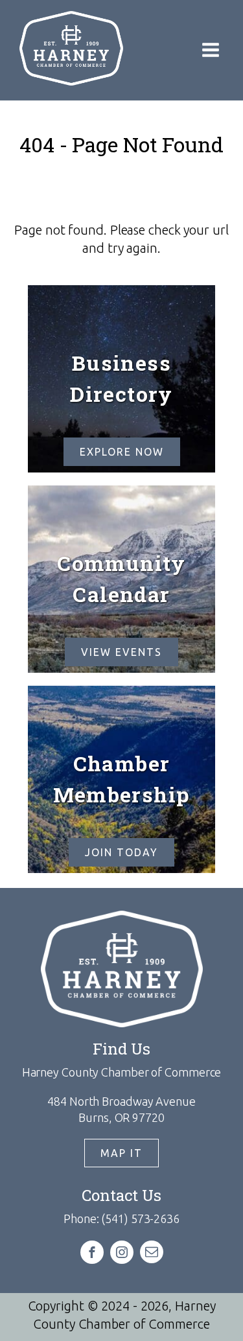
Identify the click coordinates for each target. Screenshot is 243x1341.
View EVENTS (121, 652)
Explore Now (122, 452)
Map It (121, 1153)
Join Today (121, 852)
